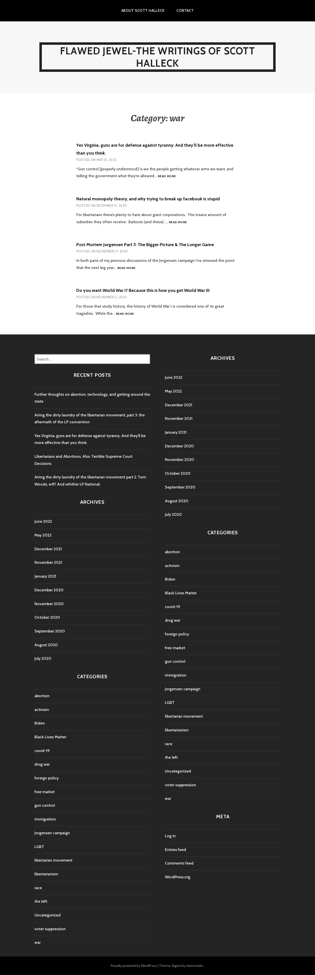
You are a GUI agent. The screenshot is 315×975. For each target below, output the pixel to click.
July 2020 (42, 658)
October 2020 (47, 617)
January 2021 (45, 576)
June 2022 (43, 521)
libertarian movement (53, 860)
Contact (185, 10)
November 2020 (49, 603)
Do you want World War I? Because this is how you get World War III (143, 290)
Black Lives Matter (50, 737)
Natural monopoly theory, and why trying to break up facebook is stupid (148, 199)
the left (40, 901)
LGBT (39, 846)
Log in (170, 835)
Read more (167, 176)
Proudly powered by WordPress (134, 965)
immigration (45, 819)
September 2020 (49, 631)
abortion (41, 695)
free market (44, 791)
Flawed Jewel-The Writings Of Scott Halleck (157, 57)
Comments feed (179, 863)
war (37, 942)
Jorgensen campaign (52, 833)
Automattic (195, 965)
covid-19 (42, 750)
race (38, 887)
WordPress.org (177, 877)
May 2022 (42, 535)
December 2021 (48, 549)
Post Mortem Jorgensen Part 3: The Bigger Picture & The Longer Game (145, 244)
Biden (39, 723)
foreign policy (46, 778)
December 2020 (48, 590)
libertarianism (46, 874)
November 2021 (48, 562)
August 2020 (46, 645)
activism (41, 709)
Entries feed (175, 849)
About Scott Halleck (143, 10)
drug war (42, 764)
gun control (44, 805)
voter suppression (50, 929)
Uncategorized (47, 915)
